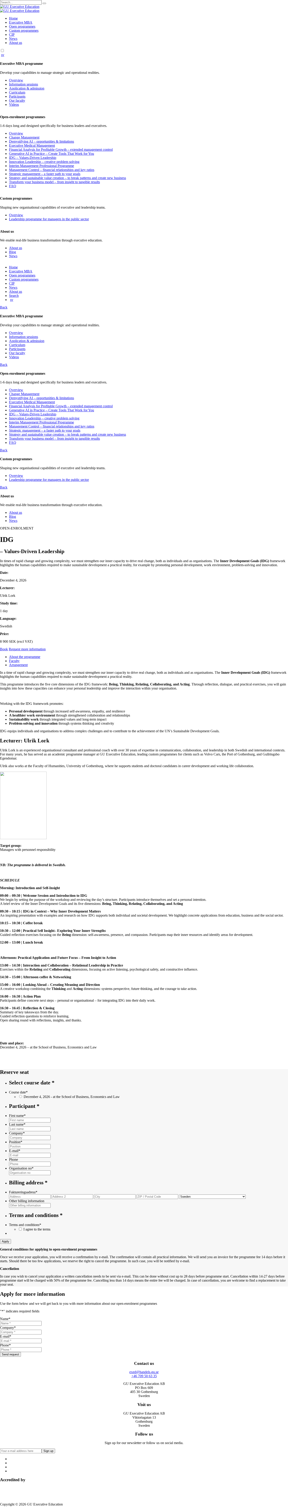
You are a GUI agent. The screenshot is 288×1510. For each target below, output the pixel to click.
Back (3, 307)
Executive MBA (20, 22)
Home (13, 18)
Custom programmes (23, 30)
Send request (10, 1354)
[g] (44, 3)
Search (14, 295)
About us (15, 43)
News (13, 39)
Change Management (24, 137)
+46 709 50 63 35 (144, 1376)
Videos (14, 104)
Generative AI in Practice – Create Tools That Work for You (51, 154)
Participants (17, 96)
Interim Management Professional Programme (41, 166)
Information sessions (23, 84)
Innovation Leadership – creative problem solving (44, 162)
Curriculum (17, 92)
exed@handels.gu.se (144, 1372)
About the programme (24, 657)
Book (4, 649)
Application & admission (26, 88)
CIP (12, 34)
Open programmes (22, 26)
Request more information (27, 649)
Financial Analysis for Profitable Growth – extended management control (61, 149)
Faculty (14, 661)
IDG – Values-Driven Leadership (32, 158)
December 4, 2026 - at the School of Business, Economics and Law (72, 1097)
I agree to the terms (36, 1229)
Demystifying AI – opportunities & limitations (41, 141)
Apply (5, 1241)
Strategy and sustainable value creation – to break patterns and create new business (67, 178)
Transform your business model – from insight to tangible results (54, 182)
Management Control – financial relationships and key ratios (51, 170)
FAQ (12, 186)
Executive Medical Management (32, 145)
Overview (16, 80)
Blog (12, 252)
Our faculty (17, 100)
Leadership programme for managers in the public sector (49, 219)
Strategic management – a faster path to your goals (44, 174)
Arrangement (18, 665)
